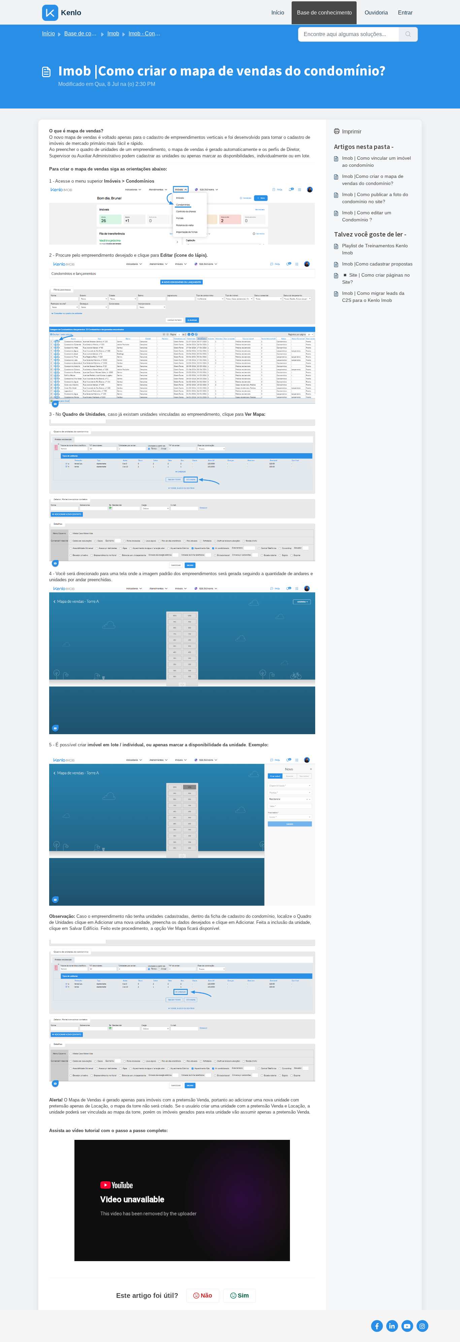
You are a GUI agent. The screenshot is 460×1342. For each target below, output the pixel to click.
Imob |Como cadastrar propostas (377, 264)
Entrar (405, 12)
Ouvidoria (376, 12)
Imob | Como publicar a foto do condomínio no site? (375, 198)
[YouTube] (407, 1326)
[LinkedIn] (392, 1326)
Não (206, 1295)
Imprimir (351, 131)
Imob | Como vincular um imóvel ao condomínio (376, 161)
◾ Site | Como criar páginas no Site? (376, 278)
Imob (113, 33)
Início (277, 12)
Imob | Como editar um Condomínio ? (366, 216)
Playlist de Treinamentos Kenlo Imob (375, 249)
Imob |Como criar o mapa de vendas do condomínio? (372, 180)
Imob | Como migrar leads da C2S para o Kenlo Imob (373, 296)
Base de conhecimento (324, 12)
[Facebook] (377, 1326)
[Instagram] (422, 1326)
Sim (243, 1295)
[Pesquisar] (408, 34)
